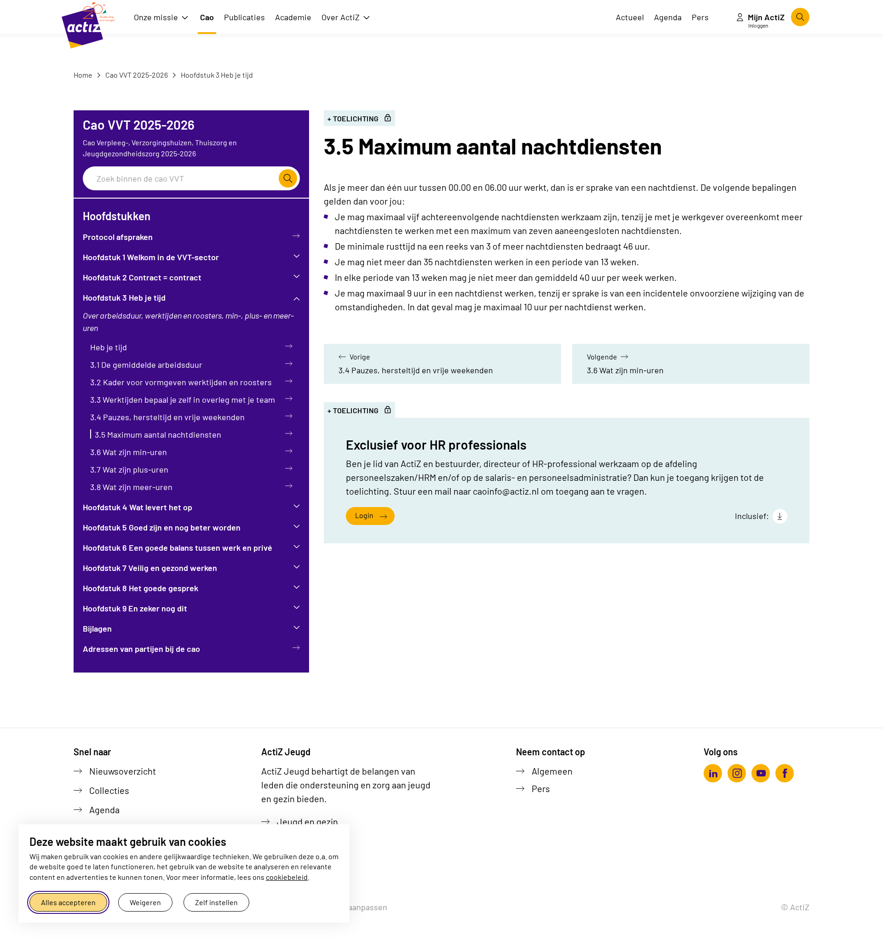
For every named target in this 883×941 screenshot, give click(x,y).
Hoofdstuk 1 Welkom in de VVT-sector (151, 257)
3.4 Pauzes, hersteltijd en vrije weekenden (167, 417)
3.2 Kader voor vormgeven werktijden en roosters (181, 382)
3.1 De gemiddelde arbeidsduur (146, 364)
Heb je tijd (108, 347)
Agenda (104, 809)
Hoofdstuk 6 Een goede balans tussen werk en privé (177, 547)
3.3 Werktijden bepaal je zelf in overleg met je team (182, 399)
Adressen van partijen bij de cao (141, 649)
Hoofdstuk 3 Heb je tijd (216, 74)
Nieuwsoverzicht (122, 770)
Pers (541, 788)
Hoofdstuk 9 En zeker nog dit (135, 608)
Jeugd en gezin (307, 821)
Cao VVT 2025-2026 (136, 74)
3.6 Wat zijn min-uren (128, 452)
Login (364, 515)
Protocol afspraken (118, 237)
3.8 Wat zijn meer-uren (131, 487)
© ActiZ (795, 907)
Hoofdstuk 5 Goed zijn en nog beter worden (162, 527)
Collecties (109, 790)
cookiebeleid (287, 877)
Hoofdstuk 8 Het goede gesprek (140, 588)
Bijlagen (97, 628)
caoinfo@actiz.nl (506, 490)
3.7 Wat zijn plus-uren (129, 469)
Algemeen (552, 770)
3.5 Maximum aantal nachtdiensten (158, 434)
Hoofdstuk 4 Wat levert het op (137, 507)
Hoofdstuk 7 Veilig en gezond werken (150, 568)
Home (83, 74)
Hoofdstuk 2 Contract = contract (142, 277)
